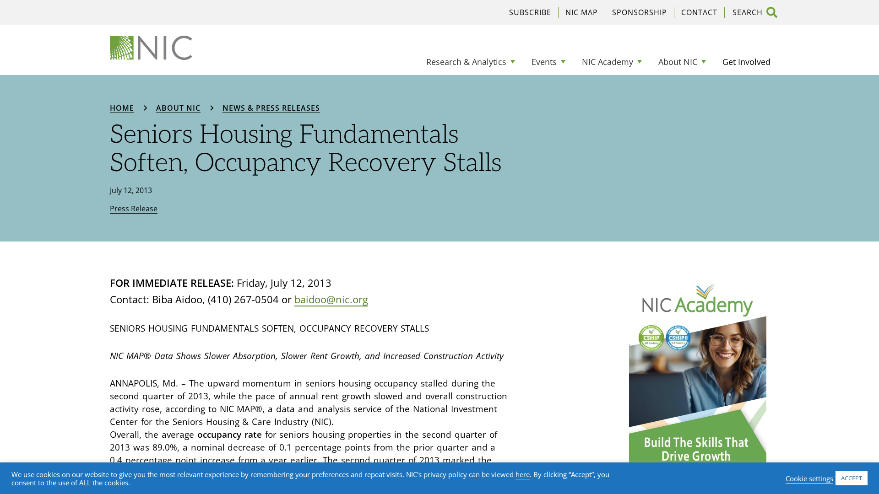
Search (771, 12)
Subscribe (530, 12)
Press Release (133, 209)
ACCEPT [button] (851, 478)
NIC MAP (581, 12)
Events (544, 61)
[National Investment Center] (151, 48)
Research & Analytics (466, 61)
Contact (699, 12)
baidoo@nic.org (331, 299)
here (522, 474)
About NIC (677, 61)
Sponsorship (639, 12)
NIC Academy (607, 61)
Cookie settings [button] (809, 478)
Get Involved (746, 61)
